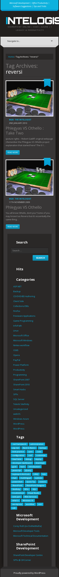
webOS (16, 413)
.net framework (19, 444)
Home (11, 56)
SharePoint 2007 (21, 379)
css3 (30, 455)
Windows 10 (28, 500)
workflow (30, 504)
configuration (18, 455)
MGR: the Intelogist (20, 119)
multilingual (25, 478)
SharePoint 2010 (21, 384)
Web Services (30, 496)
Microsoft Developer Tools (26, 530)
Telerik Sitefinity (21, 404)
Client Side (18, 301)
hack (22, 466)
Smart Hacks (19, 389)
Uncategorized (20, 409)
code (39, 451)
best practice (18, 451)
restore (42, 481)
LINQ (36, 474)
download (40, 463)
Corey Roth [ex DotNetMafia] (27, 526)
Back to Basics (29, 448)
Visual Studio (33, 493)
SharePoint (17, 485)
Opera (16, 355)
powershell (17, 481)
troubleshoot (18, 493)
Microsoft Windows (22, 340)
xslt (13, 508)
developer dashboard (21, 463)
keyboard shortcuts (21, 474)
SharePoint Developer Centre (28, 555)
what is (15, 500)
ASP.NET (17, 286)
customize (40, 455)
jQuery (28, 470)
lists (44, 474)
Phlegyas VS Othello (24, 207)
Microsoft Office (21, 335)
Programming (20, 374)
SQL (34, 489)
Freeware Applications (24, 315)
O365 (15, 350)
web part (16, 496)
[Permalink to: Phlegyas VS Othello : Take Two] (29, 98)
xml (40, 504)
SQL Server (18, 399)
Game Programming (23, 320)
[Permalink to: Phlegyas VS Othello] (29, 177)
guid (14, 466)
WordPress (18, 423)
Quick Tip (31, 481)
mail (14, 478)
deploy (38, 459)
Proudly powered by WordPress (29, 572)
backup (42, 448)
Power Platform (21, 364)
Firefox (16, 310)
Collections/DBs (21, 306)
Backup (17, 291)
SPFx (15, 394)
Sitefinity (16, 489)
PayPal (16, 360)
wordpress (17, 504)
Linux (16, 330)
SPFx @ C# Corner (22, 560)
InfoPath (17, 325)
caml (30, 451)
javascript (16, 470)
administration (36, 444)
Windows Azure (21, 418)
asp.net (15, 448)
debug (28, 459)
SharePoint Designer (35, 485)
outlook (38, 478)
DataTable (16, 459)
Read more (13, 152)
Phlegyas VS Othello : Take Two (25, 130)
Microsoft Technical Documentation (30, 535)
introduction (34, 466)
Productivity (19, 369)
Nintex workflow (21, 345)
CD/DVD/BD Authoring (24, 296)
